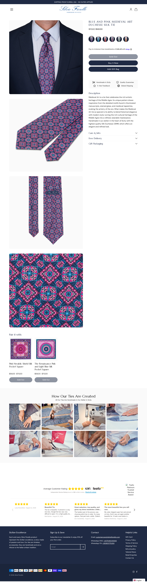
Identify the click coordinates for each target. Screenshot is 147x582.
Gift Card (129, 537)
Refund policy (131, 549)
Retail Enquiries (131, 555)
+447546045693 (110, 541)
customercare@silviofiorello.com (108, 537)
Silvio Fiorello (19, 575)
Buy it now (113, 63)
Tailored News (131, 552)
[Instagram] (134, 572)
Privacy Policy (131, 540)
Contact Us (130, 558)
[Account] (131, 9)
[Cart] (136, 9)
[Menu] (11, 9)
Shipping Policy (131, 546)
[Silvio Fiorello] (73, 9)
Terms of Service (132, 543)
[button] (139, 580)
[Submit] (82, 546)
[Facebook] (137, 572)
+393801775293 (108, 543)
